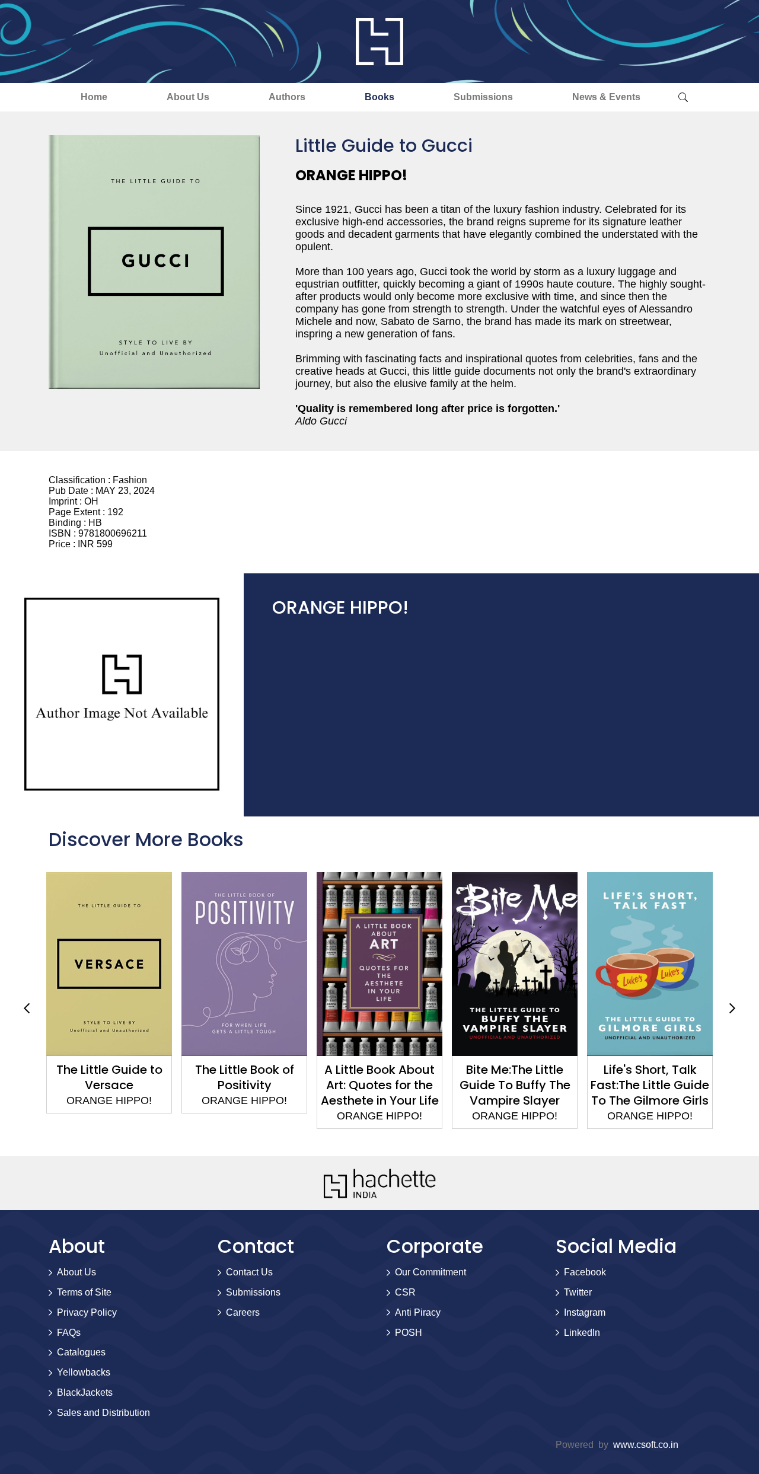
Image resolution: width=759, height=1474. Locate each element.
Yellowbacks (83, 1372)
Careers (243, 1312)
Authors (287, 97)
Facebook (585, 1272)
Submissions (483, 97)
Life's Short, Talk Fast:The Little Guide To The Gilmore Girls (514, 1085)
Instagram (584, 1312)
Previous (27, 1008)
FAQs (69, 1333)
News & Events (606, 97)
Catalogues (81, 1352)
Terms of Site (84, 1292)
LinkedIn (582, 1333)
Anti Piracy (418, 1312)
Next (732, 1008)
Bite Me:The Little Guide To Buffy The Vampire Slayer (379, 1085)
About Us (188, 97)
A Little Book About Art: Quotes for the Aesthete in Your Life (245, 1085)
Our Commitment (430, 1272)
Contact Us (249, 1272)
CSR (405, 1292)
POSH (408, 1333)
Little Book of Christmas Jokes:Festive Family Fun (649, 1093)
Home (94, 97)
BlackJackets (85, 1392)
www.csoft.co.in (645, 1445)
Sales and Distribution (103, 1413)
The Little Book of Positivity (109, 1077)
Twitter (578, 1292)
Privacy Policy (87, 1312)
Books (379, 97)
